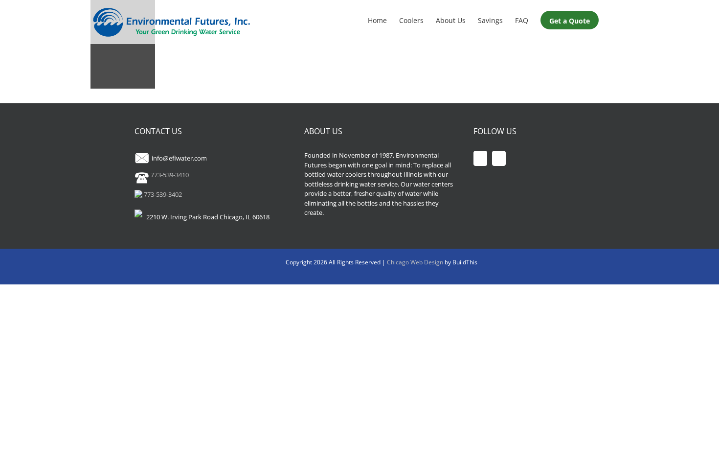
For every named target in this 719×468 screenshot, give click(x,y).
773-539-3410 (169, 174)
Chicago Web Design (416, 262)
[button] (613, 20)
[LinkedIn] (499, 158)
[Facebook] (480, 158)
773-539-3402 (162, 194)
